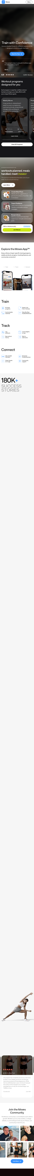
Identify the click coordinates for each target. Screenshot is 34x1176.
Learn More (8, 185)
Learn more (14, 136)
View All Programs (17, 144)
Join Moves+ (17, 230)
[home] (6, 2)
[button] (29, 2)
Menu (29, 2)
